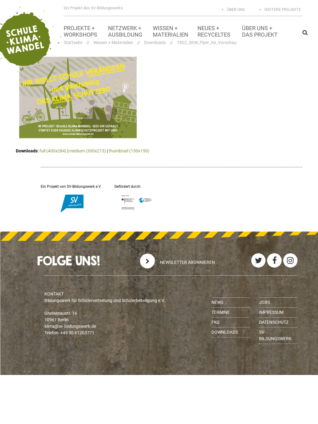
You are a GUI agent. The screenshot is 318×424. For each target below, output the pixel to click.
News (217, 302)
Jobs (264, 302)
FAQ (215, 322)
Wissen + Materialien (113, 42)
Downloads (155, 42)
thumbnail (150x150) (129, 150)
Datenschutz (273, 322)
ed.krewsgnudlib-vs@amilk (70, 326)
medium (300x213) (87, 150)
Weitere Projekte (282, 9)
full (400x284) (52, 150)
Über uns (236, 9)
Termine (220, 312)
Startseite (73, 42)
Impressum (271, 312)
